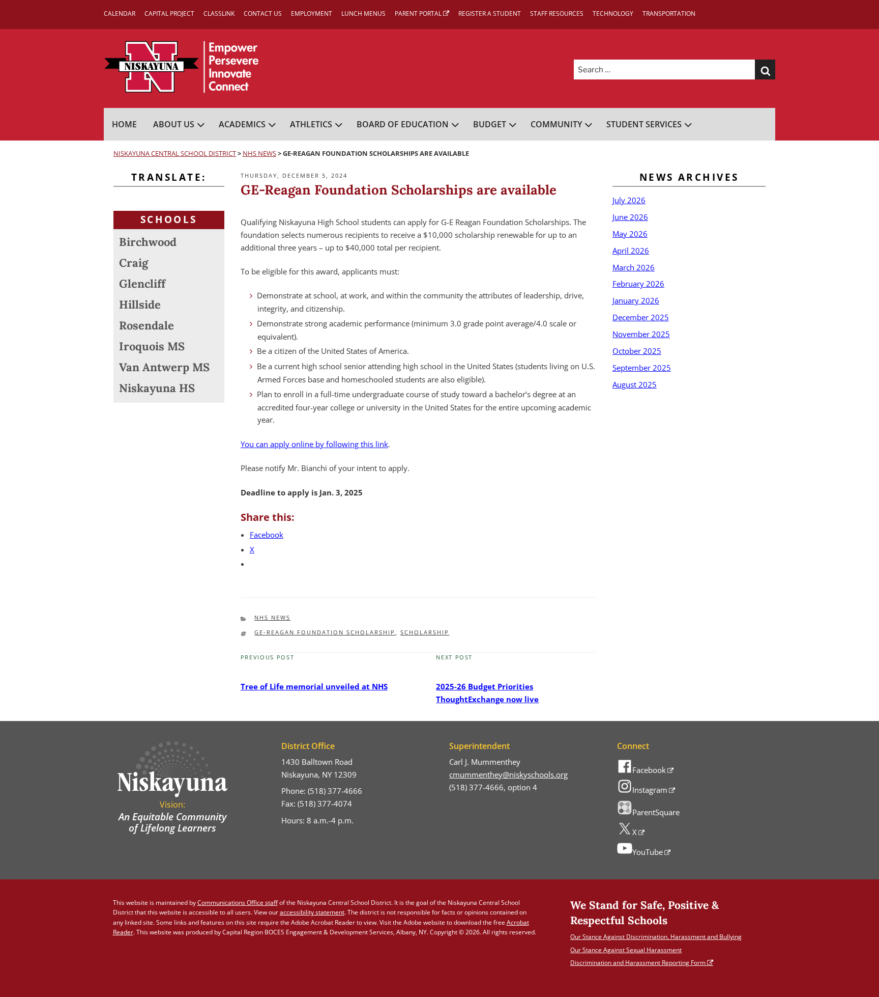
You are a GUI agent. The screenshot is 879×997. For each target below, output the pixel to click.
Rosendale (146, 325)
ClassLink (219, 13)
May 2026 (630, 234)
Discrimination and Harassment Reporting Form (638, 962)
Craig (133, 263)
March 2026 (633, 267)
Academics (242, 124)
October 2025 (636, 351)
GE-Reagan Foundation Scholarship (324, 632)
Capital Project (169, 13)
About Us (173, 124)
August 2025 (634, 384)
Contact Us (263, 13)
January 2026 (635, 300)
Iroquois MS (152, 346)
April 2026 (630, 250)
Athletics (311, 124)
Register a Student (489, 13)
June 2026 (630, 217)
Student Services (644, 124)
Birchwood (148, 242)
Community (556, 124)
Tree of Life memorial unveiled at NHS (314, 686)
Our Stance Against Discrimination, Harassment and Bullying (656, 936)
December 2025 (640, 317)
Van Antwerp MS (164, 367)
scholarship (424, 632)
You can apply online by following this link (314, 444)
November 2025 (641, 334)
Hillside (140, 304)
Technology (613, 13)
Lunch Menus (363, 13)
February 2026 (638, 284)
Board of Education (403, 124)
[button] (765, 70)
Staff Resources (556, 13)
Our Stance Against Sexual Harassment (626, 950)
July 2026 (629, 200)
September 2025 (641, 368)
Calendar (119, 13)
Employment (311, 13)
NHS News (272, 617)
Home (124, 124)
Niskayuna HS (157, 388)
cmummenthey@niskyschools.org (508, 774)
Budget (489, 124)
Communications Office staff (237, 902)
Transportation (668, 13)
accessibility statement (312, 912)
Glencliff (142, 283)
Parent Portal (418, 13)
